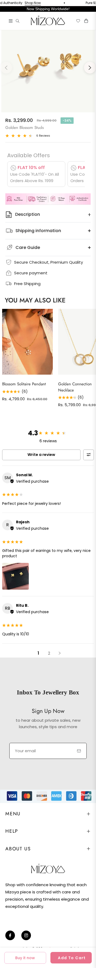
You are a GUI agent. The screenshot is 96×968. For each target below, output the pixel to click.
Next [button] (90, 68)
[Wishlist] (76, 21)
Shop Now (27, 3)
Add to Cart (72, 958)
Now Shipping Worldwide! (48, 9)
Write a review (41, 454)
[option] (48, 65)
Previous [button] (6, 68)
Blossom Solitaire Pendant (24, 384)
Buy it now (25, 958)
